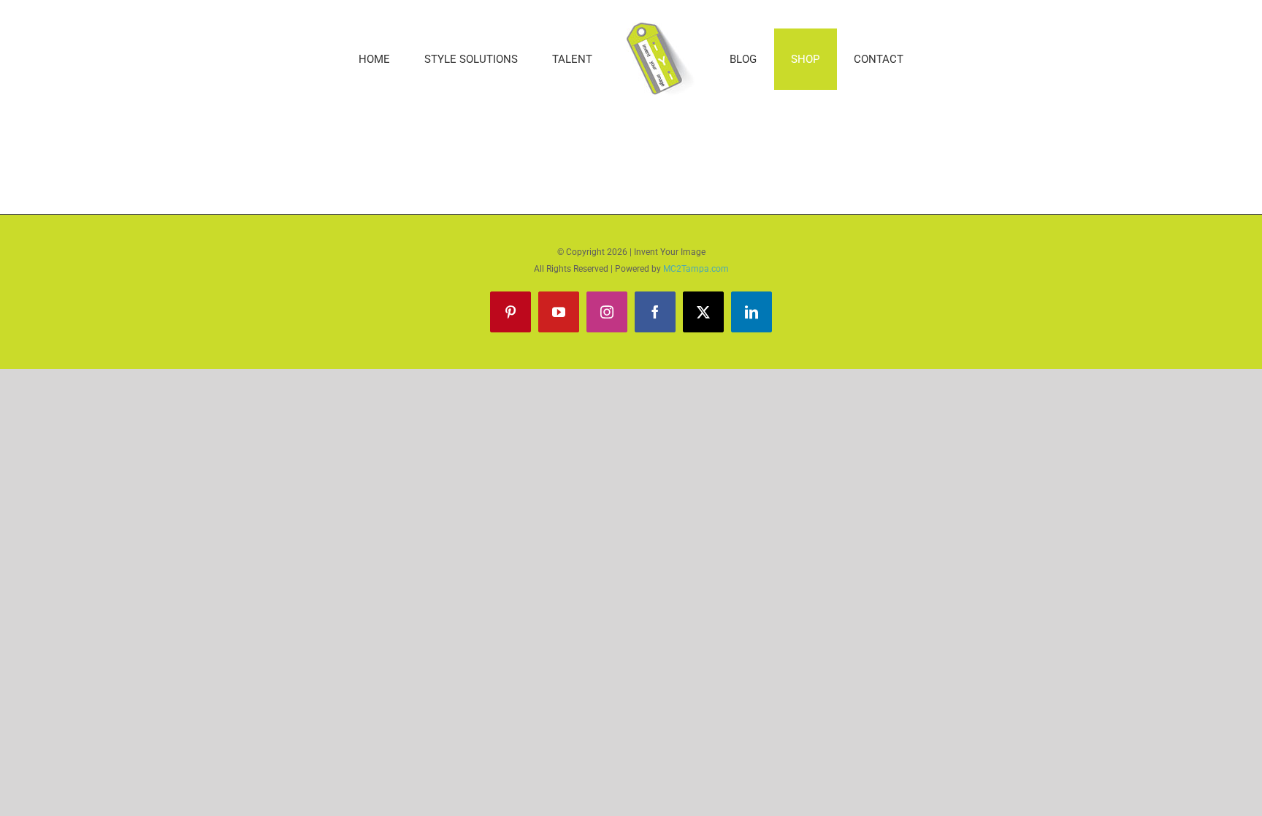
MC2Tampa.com (696, 269)
